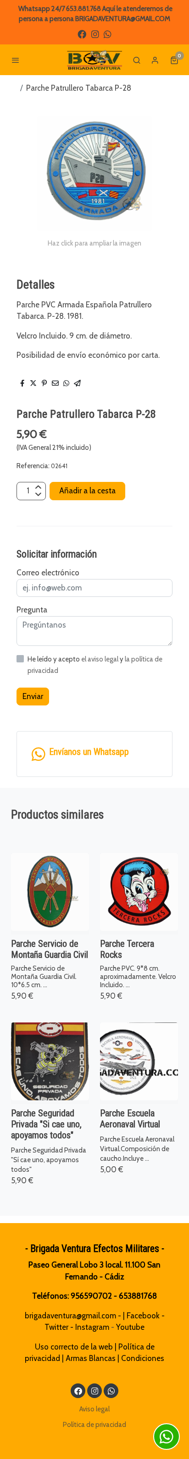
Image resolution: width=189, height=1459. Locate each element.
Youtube (130, 1327)
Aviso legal (94, 1409)
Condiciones (142, 1358)
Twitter (56, 1327)
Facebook (143, 1315)
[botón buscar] (136, 60)
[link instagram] (95, 33)
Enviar (32, 696)
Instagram (92, 1327)
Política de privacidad (94, 1425)
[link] (94, 60)
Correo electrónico (48, 572)
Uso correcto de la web (74, 1346)
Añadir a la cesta (87, 490)
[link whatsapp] (107, 33)
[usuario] (155, 60)
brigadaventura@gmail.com (70, 1315)
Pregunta (32, 609)
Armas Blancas (91, 1358)
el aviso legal (100, 659)
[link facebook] (82, 33)
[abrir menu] (15, 60)
